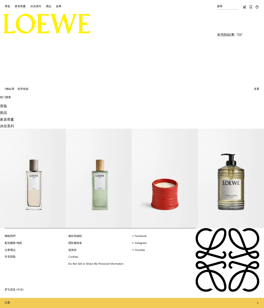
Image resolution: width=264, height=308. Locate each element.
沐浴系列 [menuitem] (35, 6)
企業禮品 (10, 250)
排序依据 (22, 89)
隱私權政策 (75, 243)
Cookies (73, 257)
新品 (3, 113)
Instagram (141, 243)
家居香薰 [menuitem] (20, 6)
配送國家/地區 (13, 243)
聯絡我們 (10, 236)
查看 (256, 89)
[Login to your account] (244, 7)
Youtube (140, 250)
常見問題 (10, 257)
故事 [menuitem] (58, 6)
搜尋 (219, 6)
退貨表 (72, 250)
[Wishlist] (250, 7)
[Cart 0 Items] (257, 7)
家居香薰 (7, 119)
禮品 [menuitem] (48, 6)
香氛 (3, 106)
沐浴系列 (7, 126)
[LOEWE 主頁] (47, 23)
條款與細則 (75, 236)
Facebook (141, 236)
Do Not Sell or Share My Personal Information (95, 264)
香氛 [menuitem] (7, 6)
